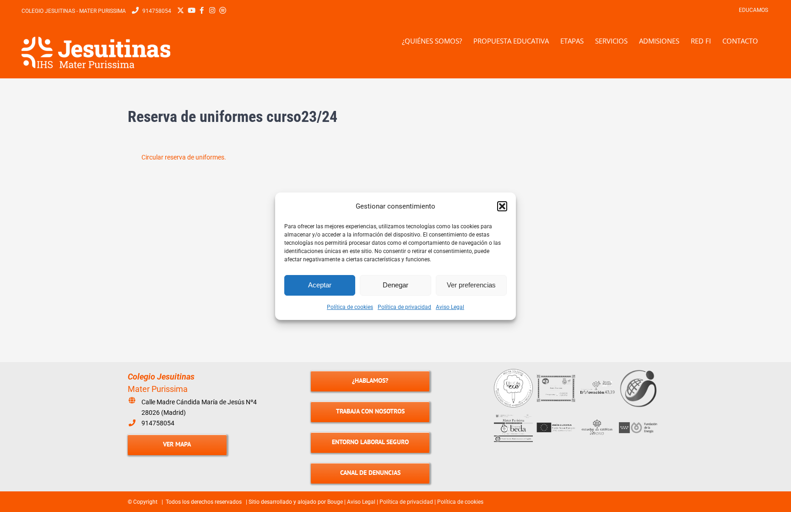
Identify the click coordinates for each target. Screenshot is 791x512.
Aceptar (319, 285)
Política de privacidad (404, 307)
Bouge (335, 502)
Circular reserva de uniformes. (183, 157)
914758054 (157, 423)
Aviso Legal (450, 307)
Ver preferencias (471, 285)
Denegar (395, 285)
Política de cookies (350, 307)
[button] (502, 206)
